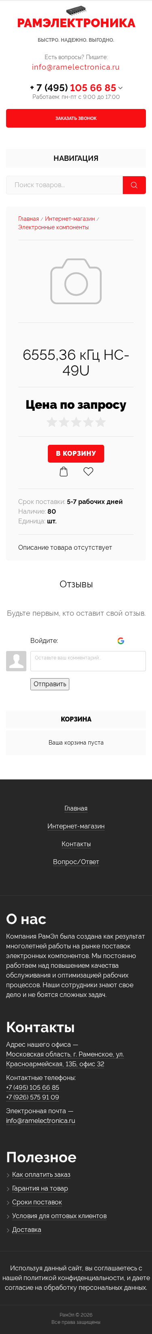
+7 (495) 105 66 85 (32, 1087)
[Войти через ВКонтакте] (79, 641)
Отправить (50, 684)
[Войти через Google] (121, 641)
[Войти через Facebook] (93, 641)
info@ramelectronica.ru (76, 67)
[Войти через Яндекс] (107, 641)
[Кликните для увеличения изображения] (76, 281)
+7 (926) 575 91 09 (32, 1097)
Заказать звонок (76, 118)
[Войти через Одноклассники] (134, 641)
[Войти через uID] (66, 641)
